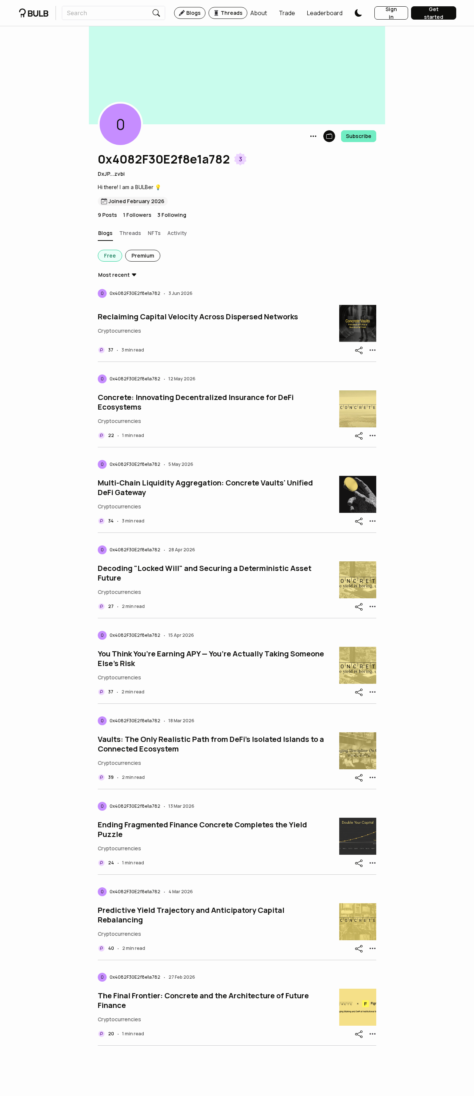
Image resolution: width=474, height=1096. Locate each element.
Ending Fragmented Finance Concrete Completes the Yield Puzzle (202, 829)
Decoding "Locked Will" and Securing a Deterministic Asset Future (204, 573)
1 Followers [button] (137, 214)
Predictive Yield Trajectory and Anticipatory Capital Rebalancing (191, 915)
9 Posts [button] (107, 214)
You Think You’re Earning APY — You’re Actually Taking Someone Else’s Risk (211, 658)
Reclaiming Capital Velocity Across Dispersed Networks (198, 317)
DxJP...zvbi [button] (111, 173)
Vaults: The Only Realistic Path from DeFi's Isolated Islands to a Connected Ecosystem (211, 744)
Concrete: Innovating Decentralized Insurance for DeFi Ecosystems (196, 402)
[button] (258, 13)
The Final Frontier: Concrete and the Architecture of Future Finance (203, 1000)
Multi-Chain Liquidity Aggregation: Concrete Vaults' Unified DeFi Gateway (205, 487)
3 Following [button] (171, 214)
